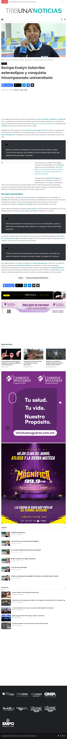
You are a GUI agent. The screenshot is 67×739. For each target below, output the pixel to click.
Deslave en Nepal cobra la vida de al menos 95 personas (30, 623)
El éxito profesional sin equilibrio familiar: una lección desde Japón (35, 576)
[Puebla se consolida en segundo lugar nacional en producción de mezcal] (56, 354)
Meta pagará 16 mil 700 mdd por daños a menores (28, 616)
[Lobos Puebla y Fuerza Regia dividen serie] (6, 595)
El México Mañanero (18, 533)
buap (21, 278)
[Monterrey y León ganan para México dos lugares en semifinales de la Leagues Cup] (6, 602)
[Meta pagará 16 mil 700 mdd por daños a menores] (6, 618)
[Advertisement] (33, 103)
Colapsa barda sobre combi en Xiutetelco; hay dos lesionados (33, 363)
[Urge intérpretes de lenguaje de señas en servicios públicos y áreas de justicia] (11, 354)
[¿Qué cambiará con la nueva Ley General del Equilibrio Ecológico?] (6, 610)
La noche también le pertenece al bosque (26, 550)
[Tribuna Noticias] (33, 11)
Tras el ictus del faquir (19, 567)
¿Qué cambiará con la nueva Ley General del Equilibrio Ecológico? (26, 1)
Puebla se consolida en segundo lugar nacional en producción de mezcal (54, 363)
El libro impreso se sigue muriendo (23, 559)
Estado (8, 60)
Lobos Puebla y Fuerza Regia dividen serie (25, 592)
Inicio (3, 60)
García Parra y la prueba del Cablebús (25, 541)
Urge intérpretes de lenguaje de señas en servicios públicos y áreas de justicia (11, 363)
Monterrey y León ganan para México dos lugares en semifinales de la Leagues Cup (38, 600)
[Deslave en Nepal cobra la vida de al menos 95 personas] (6, 626)
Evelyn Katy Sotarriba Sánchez (37, 278)
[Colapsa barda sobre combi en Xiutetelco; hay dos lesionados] (33, 354)
